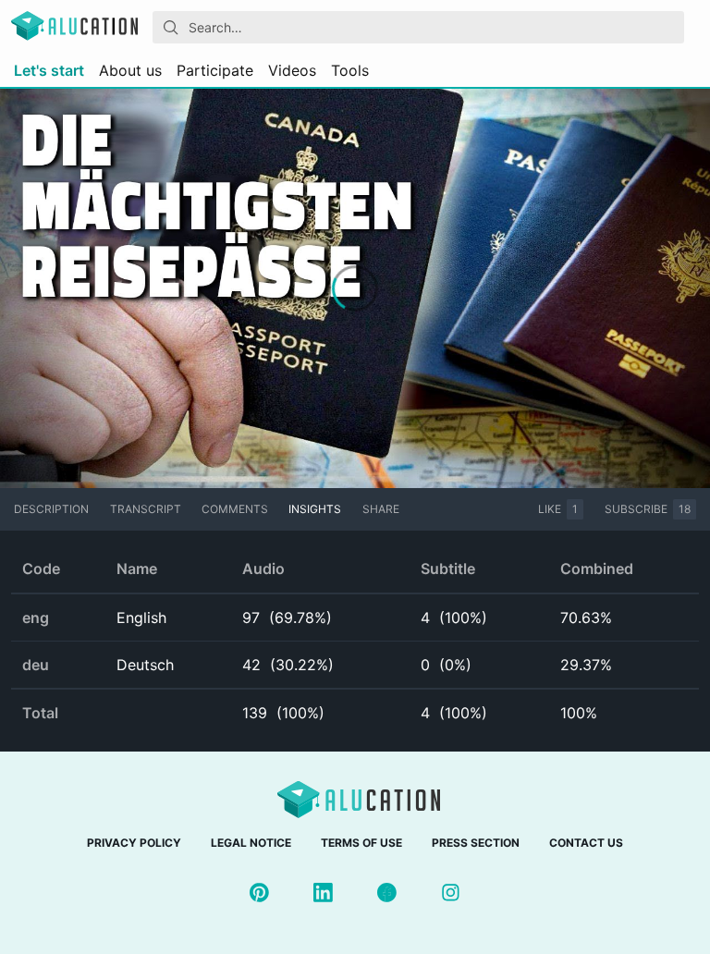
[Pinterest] (259, 892)
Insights (314, 509)
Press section (476, 843)
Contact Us (586, 843)
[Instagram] (451, 892)
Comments (235, 509)
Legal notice (251, 843)
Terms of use (361, 843)
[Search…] (171, 28)
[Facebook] (387, 892)
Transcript (145, 509)
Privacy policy (134, 843)
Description (51, 509)
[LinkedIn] (323, 892)
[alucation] (74, 27)
